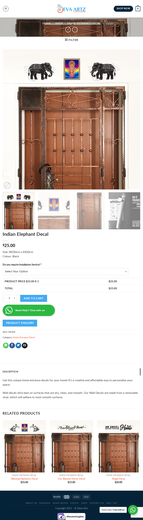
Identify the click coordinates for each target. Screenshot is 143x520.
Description (10, 372)
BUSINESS (44, 503)
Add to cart (33, 298)
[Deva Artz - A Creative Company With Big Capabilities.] (71, 8)
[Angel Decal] (118, 446)
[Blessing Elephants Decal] (24, 446)
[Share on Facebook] (12, 346)
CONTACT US (97, 503)
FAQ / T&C (112, 503)
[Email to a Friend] (25, 346)
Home (46, 23)
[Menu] (6, 9)
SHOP (59, 23)
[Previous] (10, 120)
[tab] (71, 371)
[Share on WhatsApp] (6, 346)
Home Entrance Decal (84, 23)
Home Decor (60, 503)
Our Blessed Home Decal (71, 479)
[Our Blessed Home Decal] (71, 446)
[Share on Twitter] (18, 346)
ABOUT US (31, 503)
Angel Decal (118, 479)
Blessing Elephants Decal (24, 479)
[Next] (133, 120)
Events (74, 503)
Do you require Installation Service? (22, 264)
